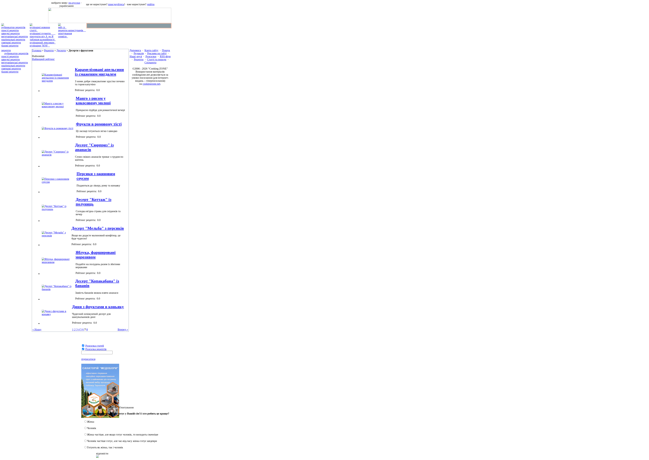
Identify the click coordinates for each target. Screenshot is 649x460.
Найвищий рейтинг (43, 59)
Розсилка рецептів (95, 349)
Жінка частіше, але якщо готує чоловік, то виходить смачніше (122, 434)
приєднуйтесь (116, 4)
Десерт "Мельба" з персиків (97, 228)
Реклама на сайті (156, 53)
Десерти (61, 50)
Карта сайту (151, 50)
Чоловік (91, 428)
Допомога (135, 50)
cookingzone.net (151, 83)
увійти (150, 4)
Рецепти (49, 50)
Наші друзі (136, 56)
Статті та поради (156, 59)
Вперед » (123, 329)
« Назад (36, 329)
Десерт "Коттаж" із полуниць (93, 201)
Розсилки (151, 56)
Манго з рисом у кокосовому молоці (93, 100)
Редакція (139, 53)
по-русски (74, 2)
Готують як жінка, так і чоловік (105, 447)
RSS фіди (165, 56)
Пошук (166, 50)
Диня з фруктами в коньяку (98, 307)
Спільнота (150, 62)
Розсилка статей (94, 345)
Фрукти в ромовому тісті (99, 124)
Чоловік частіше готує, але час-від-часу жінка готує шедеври (122, 441)
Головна (36, 50)
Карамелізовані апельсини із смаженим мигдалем (99, 71)
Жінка (90, 421)
